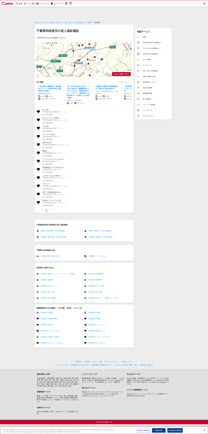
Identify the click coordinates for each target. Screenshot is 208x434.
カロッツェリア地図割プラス (157, 394)
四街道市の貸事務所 (95, 280)
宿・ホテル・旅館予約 (112, 382)
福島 (76, 378)
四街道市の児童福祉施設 (49, 318)
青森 (57, 378)
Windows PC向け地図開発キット (144, 380)
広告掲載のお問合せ (146, 365)
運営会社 (79, 361)
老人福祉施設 (79, 22)
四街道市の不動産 (94, 318)
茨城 (38, 380)
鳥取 (47, 384)
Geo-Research (161, 382)
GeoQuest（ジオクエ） (90, 396)
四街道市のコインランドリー (50, 331)
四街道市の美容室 (47, 312)
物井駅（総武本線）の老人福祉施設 (53, 231)
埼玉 (50, 380)
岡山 (55, 384)
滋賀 (64, 382)
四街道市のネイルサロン (96, 343)
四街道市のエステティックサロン (52, 343)
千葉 (53, 380)
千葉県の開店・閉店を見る (50, 256)
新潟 (67, 380)
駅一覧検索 (43, 400)
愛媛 (74, 384)
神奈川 (62, 380)
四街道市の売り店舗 (95, 292)
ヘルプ (94, 361)
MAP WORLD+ (142, 382)
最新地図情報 (86, 378)
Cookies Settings (143, 430)
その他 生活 (67, 22)
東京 (57, 380)
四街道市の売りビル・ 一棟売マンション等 (103, 298)
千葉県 (89, 22)
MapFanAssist (89, 394)
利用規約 (87, 361)
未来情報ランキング (52, 398)
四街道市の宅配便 (47, 324)
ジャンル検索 (48, 22)
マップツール (53, 396)
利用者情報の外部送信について (101, 365)
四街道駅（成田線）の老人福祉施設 (100, 237)
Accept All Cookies (175, 430)
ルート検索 (44, 396)
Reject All (159, 430)
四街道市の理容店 (94, 312)
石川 (74, 380)
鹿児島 (65, 386)
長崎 (48, 386)
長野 (44, 382)
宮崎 (60, 386)
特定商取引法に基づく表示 (80, 365)
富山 (71, 380)
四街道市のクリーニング (96, 324)
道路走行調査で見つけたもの (104, 380)
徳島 (67, 384)
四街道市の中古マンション (50, 286)
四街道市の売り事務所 (48, 298)
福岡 (40, 386)
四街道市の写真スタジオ (96, 331)
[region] (84, 59)
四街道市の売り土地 (47, 292)
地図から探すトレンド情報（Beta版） (105, 378)
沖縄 (69, 386)
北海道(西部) (50, 378)
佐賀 (44, 386)
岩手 (61, 378)
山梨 (40, 382)
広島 (59, 384)
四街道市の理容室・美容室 (50, 337)
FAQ (100, 361)
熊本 (52, 386)
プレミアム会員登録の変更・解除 (126, 365)
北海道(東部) (41, 378)
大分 (56, 386)
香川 (71, 384)
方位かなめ (114, 394)
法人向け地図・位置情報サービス (138, 378)
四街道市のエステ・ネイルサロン (99, 337)
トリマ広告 (152, 382)
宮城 (65, 378)
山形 (73, 378)
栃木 (42, 380)
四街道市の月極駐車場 (96, 273)
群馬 (46, 380)
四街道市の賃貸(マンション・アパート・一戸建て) (58, 273)
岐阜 (48, 382)
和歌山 (43, 384)
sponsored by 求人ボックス (125, 82)
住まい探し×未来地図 (66, 396)
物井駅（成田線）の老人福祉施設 (99, 231)
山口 (63, 384)
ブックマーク (65, 400)
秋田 (69, 378)
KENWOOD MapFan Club (136, 396)
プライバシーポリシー (111, 361)
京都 (71, 382)
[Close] (204, 430)
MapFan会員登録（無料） (46, 411)
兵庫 (75, 382)
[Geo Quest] (70, 3)
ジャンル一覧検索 (54, 400)
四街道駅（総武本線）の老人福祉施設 (54, 237)
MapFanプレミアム (88, 392)
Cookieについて (126, 361)
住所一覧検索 (64, 398)
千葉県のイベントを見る (97, 256)
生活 (57, 22)
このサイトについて (62, 365)
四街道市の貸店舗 (47, 280)
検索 (38, 396)
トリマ (107, 394)
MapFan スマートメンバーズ (137, 394)
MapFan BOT (99, 394)
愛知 (56, 382)
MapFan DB (160, 380)
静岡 (52, 382)
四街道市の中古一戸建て (96, 286)
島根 (51, 384)
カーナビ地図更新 (98, 382)
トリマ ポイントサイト (107, 396)
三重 (60, 382)
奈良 (38, 384)
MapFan (38, 22)
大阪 (68, 382)
